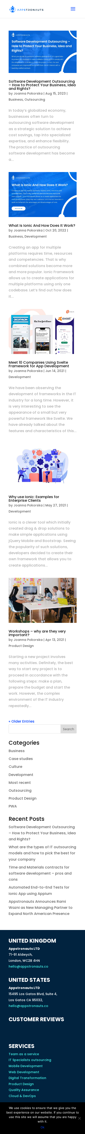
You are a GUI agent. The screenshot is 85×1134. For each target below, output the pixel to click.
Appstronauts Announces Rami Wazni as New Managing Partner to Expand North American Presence (41, 907)
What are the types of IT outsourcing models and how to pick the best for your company (42, 853)
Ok (42, 1127)
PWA (13, 806)
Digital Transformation (27, 1078)
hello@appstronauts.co (28, 966)
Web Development (24, 1072)
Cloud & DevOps (22, 1096)
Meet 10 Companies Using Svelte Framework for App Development (39, 364)
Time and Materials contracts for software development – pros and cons (40, 873)
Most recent (20, 782)
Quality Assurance (24, 1090)
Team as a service (24, 1054)
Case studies (21, 758)
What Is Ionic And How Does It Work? (42, 225)
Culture (15, 766)
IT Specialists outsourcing (30, 1060)
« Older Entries (21, 721)
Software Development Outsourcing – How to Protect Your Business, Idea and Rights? (42, 85)
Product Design (21, 646)
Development (35, 236)
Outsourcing (34, 99)
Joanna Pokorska (28, 93)
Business (16, 99)
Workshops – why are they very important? (37, 633)
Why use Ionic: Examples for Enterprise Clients (34, 498)
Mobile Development (26, 1066)
